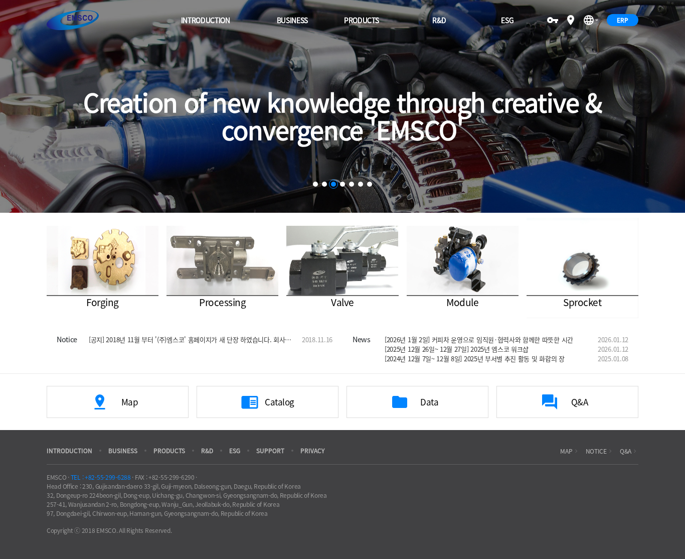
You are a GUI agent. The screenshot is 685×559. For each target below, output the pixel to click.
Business (292, 20)
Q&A (629, 451)
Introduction (205, 20)
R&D (439, 20)
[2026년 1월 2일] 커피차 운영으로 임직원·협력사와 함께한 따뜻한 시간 (479, 339)
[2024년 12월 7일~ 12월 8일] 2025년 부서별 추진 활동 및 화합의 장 (475, 358)
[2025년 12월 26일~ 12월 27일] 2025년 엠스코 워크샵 (457, 349)
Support (270, 450)
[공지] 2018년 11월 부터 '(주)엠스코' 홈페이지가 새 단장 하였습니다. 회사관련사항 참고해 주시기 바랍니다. (190, 339)
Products (361, 20)
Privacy (312, 450)
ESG (507, 20)
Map (569, 451)
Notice (600, 451)
